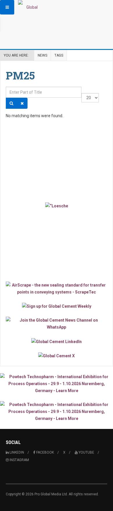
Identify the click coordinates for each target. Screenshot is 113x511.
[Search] (11, 103)
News (42, 55)
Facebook (44, 452)
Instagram (19, 460)
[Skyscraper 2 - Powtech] (56, 411)
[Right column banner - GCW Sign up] (56, 306)
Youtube (86, 452)
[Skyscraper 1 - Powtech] (56, 383)
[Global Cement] (29, 7)
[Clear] (22, 103)
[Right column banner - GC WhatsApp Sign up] (56, 324)
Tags (58, 55)
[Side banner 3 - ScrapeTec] (56, 289)
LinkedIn (16, 452)
